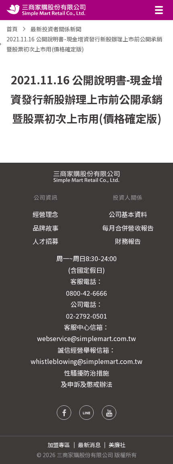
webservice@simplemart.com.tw (86, 338)
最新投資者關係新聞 (56, 29)
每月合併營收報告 (128, 228)
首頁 (12, 29)
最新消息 (89, 445)
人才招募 (45, 241)
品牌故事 (45, 228)
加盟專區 (58, 445)
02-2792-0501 (86, 316)
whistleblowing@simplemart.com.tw (86, 361)
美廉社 (117, 445)
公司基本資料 (128, 214)
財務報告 (128, 241)
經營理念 (45, 214)
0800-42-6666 (86, 293)
